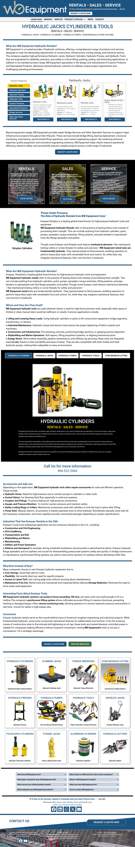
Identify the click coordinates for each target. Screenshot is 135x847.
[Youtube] (25, 841)
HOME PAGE (36, 19)
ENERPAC (48, 19)
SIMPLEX (58, 19)
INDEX (90, 19)
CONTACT (99, 19)
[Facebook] (21, 841)
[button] (53, 809)
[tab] (18, 355)
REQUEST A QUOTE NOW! (67, 152)
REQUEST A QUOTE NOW (106, 822)
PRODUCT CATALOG (74, 19)
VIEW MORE (26, 198)
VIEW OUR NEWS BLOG (80, 644)
